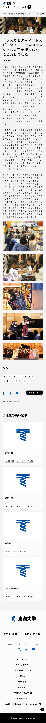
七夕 (6, 381)
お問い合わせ (33, 633)
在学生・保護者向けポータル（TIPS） (21, 704)
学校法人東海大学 (21, 693)
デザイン (18, 376)
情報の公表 (22, 682)
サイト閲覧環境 (22, 665)
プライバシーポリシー (22, 671)
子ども (27, 381)
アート (7, 376)
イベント (30, 376)
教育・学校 (11, 551)
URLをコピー (34, 393)
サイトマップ (21, 659)
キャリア (22, 461)
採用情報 (21, 687)
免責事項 (22, 676)
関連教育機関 (21, 699)
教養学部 (17, 381)
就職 (31, 461)
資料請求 (9, 633)
